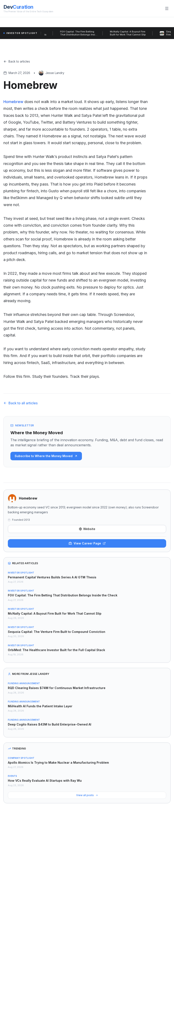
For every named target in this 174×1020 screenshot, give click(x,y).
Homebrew (13, 101)
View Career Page (87, 543)
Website (89, 529)
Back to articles (19, 61)
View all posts (85, 795)
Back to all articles (23, 403)
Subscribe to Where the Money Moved (44, 456)
